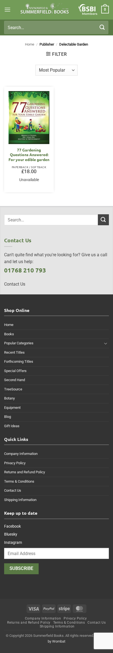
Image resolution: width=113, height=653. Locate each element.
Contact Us (12, 490)
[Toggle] (105, 343)
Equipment (12, 408)
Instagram (13, 542)
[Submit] (102, 27)
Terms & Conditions (19, 481)
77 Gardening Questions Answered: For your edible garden (29, 155)
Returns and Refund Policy (24, 472)
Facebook (12, 526)
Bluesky (10, 534)
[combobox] (56, 27)
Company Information (21, 454)
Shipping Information (20, 500)
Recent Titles (14, 352)
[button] (7, 9)
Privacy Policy (15, 463)
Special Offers (15, 371)
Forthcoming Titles (18, 361)
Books (9, 334)
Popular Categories (18, 343)
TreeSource (13, 389)
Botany (9, 398)
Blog (7, 417)
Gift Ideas (11, 426)
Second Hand (14, 380)
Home (29, 44)
